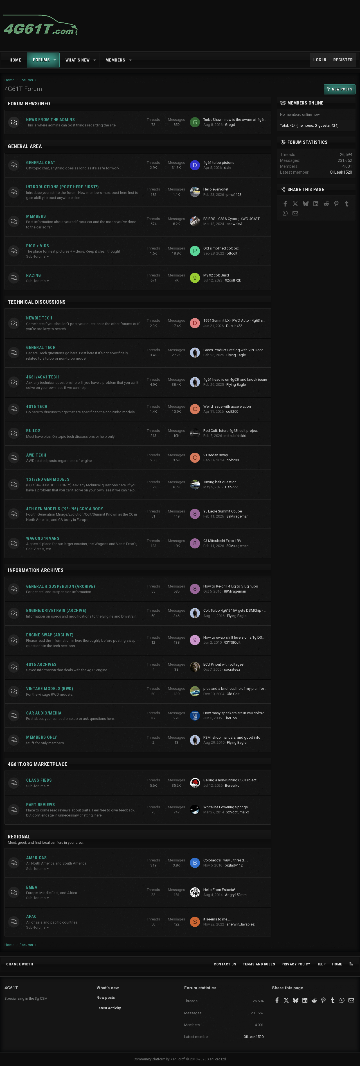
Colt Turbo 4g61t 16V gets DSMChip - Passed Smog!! (246, 610)
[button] (55, 60)
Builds (33, 430)
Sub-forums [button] (36, 256)
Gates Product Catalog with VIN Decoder (236, 350)
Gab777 (231, 487)
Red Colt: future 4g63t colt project (230, 430)
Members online (305, 103)
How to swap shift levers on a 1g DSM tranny (239, 637)
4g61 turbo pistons (218, 162)
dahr (227, 167)
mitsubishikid (235, 436)
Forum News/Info (29, 103)
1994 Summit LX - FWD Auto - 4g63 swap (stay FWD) (246, 320)
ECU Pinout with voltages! (223, 664)
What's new (78, 60)
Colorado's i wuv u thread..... (225, 860)
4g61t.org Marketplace (38, 764)
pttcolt (232, 253)
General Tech (40, 347)
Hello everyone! (215, 189)
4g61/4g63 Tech (42, 377)
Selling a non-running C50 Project (229, 780)
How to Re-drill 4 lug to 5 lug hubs (230, 586)
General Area (25, 146)
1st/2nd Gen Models (47, 479)
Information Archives (36, 570)
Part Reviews (40, 804)
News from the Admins (50, 119)
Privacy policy (296, 964)
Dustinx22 (234, 326)
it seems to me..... (217, 919)
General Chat (40, 162)
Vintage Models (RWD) (49, 688)
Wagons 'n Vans (42, 538)
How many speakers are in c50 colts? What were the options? (253, 713)
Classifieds (39, 780)
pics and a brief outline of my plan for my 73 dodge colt (248, 688)
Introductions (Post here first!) (62, 186)
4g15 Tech (37, 406)
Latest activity (108, 1008)
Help (321, 964)
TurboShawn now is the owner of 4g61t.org (238, 119)
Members (115, 60)
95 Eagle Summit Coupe (222, 511)
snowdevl (234, 224)
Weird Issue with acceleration (227, 406)
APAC (31, 916)
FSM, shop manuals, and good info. (232, 737)
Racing (33, 275)
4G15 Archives (41, 664)
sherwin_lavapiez (241, 924)
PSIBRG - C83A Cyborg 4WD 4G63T (231, 219)
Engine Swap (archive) (50, 635)
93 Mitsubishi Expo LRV (222, 541)
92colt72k (233, 280)
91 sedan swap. (216, 455)
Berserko (232, 785)
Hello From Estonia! (219, 890)
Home (15, 60)
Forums (41, 59)
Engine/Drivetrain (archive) (56, 610)
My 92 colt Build (216, 275)
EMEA (31, 887)
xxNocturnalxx (237, 812)
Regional (19, 837)
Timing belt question (220, 482)
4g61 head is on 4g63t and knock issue (235, 379)
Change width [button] (19, 964)
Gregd (230, 125)
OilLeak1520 (341, 172)
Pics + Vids (37, 245)
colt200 (232, 411)
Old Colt (233, 694)
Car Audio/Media (44, 713)
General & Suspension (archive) (60, 586)
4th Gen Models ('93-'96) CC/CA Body (64, 508)
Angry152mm (236, 895)
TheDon (230, 718)
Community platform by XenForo (180, 1059)
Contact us (225, 964)
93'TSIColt (232, 642)
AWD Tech (36, 455)
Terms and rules (259, 964)
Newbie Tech (39, 318)
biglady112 (234, 865)
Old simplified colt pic (221, 248)
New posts (105, 997)
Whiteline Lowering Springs (225, 807)
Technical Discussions (37, 302)
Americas (36, 857)
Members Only (41, 737)
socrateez (232, 669)
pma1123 (234, 194)
